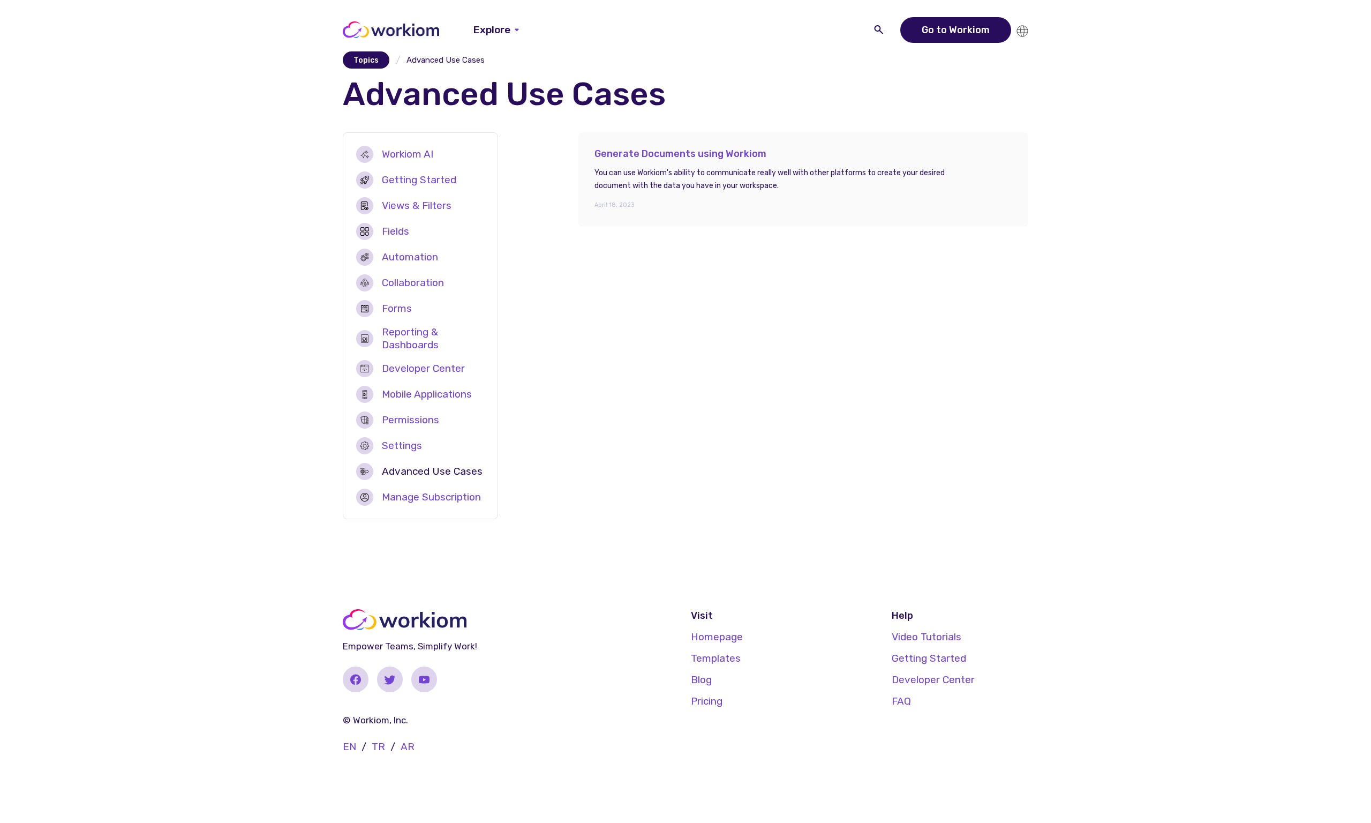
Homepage (717, 637)
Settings (402, 445)
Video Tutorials (926, 637)
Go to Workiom (956, 30)
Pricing (706, 701)
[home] (391, 30)
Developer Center (423, 368)
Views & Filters (416, 205)
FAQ (901, 701)
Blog (701, 680)
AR (408, 746)
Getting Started (419, 180)
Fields (395, 231)
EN (349, 746)
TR (378, 746)
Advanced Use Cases (432, 471)
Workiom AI (407, 154)
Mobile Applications (427, 394)
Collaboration (413, 282)
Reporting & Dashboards (410, 338)
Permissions (410, 420)
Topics (366, 60)
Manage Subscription (431, 497)
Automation (410, 257)
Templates (716, 658)
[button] (496, 30)
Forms (397, 308)
